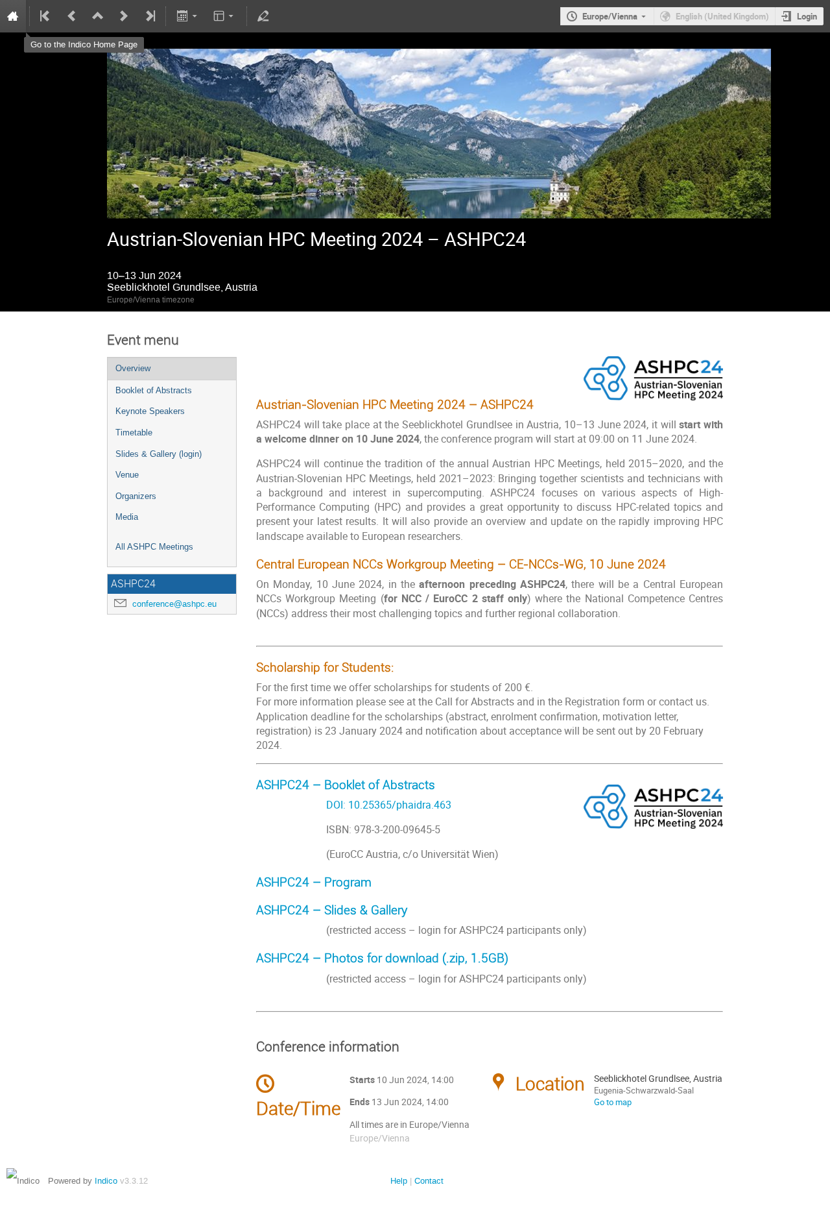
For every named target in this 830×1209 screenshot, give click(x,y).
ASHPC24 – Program (314, 881)
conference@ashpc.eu (174, 603)
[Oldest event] (46, 16)
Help (398, 1180)
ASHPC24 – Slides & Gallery (331, 909)
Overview (132, 368)
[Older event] (72, 16)
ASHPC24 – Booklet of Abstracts (345, 784)
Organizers (135, 496)
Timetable (133, 432)
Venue (127, 475)
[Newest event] (149, 16)
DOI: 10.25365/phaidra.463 (353, 805)
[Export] (187, 16)
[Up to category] (98, 16)
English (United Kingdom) (722, 16)
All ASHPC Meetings (154, 547)
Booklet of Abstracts (153, 390)
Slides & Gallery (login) (158, 454)
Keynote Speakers (150, 411)
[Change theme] (224, 16)
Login (807, 16)
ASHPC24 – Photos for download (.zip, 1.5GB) (382, 957)
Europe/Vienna (609, 16)
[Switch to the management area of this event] (263, 16)
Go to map (613, 1102)
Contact (429, 1180)
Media (126, 517)
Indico (106, 1180)
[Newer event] (124, 16)
